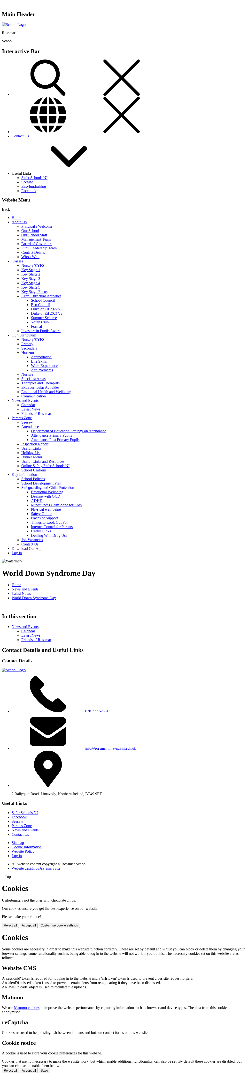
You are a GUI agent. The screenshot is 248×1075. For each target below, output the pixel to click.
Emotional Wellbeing (47, 492)
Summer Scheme (44, 318)
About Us (19, 222)
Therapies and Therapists (40, 383)
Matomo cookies (26, 1008)
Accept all (29, 925)
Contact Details (33, 252)
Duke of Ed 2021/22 (46, 313)
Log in (17, 553)
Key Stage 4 (30, 283)
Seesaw (27, 182)
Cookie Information (27, 847)
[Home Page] (14, 24)
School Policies (33, 479)
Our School (30, 231)
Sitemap (18, 843)
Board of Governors (36, 244)
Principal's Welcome (36, 226)
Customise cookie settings (59, 925)
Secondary (29, 348)
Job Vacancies (32, 540)
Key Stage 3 (30, 278)
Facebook (28, 191)
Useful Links (31, 448)
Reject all (10, 925)
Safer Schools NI (34, 178)
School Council (43, 300)
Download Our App (27, 548)
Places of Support (44, 518)
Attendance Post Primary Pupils (55, 440)
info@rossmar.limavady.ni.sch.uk (110, 748)
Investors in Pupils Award (41, 331)
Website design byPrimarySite (36, 868)
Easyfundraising (33, 186)
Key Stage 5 (30, 287)
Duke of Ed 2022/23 (46, 309)
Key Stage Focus (34, 292)
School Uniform (33, 470)
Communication (33, 396)
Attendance (30, 427)
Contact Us (20, 136)
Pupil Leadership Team (39, 248)
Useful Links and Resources (42, 461)
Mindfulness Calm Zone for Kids (56, 505)
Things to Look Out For (49, 522)
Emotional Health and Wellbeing (46, 392)
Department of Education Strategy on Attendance (68, 431)
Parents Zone (22, 418)
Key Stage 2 (30, 274)
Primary (27, 344)
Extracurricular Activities (40, 387)
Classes (17, 261)
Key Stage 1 (30, 270)
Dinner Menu (31, 457)
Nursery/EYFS (32, 265)
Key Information (24, 474)
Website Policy (23, 851)
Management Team (36, 239)
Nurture (27, 374)
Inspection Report (34, 444)
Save (44, 1070)
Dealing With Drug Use (49, 535)
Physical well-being (46, 509)
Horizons (28, 353)
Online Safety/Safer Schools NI (45, 466)
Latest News (30, 409)
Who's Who (30, 257)
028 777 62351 (96, 711)
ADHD (37, 501)
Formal (36, 326)
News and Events (25, 400)
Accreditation (41, 357)
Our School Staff (34, 235)
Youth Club (40, 322)
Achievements (42, 370)
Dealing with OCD (45, 496)
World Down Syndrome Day (34, 598)
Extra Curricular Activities (41, 296)
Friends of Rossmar (36, 413)
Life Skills (39, 361)
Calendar (28, 405)
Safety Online (41, 514)
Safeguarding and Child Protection (47, 487)
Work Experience (44, 366)
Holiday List (30, 453)
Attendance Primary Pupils (51, 435)
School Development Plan (41, 483)
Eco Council (40, 305)
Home (16, 218)
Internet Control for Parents (52, 527)
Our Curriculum (24, 335)
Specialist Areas (33, 379)
